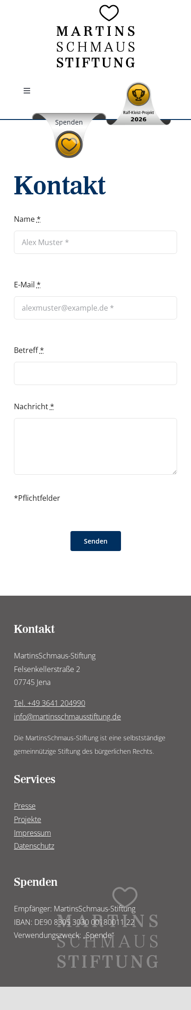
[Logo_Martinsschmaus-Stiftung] (96, 8)
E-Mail (27, 284)
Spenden (69, 122)
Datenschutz (34, 846)
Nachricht (34, 406)
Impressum (32, 833)
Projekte (27, 819)
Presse (25, 806)
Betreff (29, 350)
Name (27, 219)
